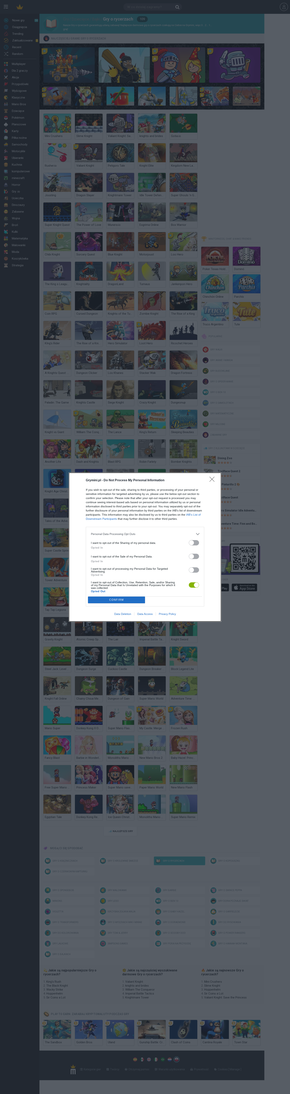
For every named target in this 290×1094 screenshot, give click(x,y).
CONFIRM (116, 599)
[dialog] (145, 547)
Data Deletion (122, 613)
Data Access (145, 613)
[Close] (213, 480)
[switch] (194, 542)
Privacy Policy (167, 613)
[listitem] (145, 534)
